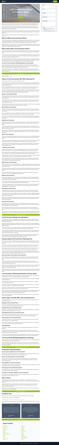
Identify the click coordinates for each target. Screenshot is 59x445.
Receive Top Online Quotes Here (21, 391)
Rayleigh (13, 399)
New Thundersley (9, 399)
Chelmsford (23, 426)
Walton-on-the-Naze (24, 437)
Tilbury (4, 436)
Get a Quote (20, 17)
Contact (55, 1)
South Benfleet (4, 399)
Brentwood (4, 439)
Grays (4, 437)
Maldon (22, 425)
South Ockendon (5, 438)
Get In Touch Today (21, 73)
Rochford (22, 399)
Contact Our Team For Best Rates (21, 214)
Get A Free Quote (20, 419)
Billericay (4, 435)
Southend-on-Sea (18, 399)
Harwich (22, 439)
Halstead (22, 435)
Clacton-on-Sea (23, 436)
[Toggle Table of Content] (10, 76)
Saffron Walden (23, 438)
